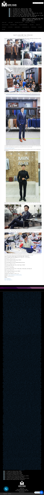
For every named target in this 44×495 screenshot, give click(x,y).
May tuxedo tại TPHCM (21, 386)
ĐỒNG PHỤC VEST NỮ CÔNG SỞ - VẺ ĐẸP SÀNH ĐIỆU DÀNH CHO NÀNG (14, 318)
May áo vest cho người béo (18, 414)
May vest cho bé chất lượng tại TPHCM (31, 351)
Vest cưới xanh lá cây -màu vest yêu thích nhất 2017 (28, 456)
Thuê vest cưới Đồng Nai (6, 407)
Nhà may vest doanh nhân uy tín (28, 372)
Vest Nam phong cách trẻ (28, 462)
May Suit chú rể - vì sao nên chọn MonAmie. (29, 437)
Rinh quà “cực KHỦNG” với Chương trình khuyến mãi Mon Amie (14, 303)
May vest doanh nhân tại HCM (34, 402)
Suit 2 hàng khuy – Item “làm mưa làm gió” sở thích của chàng (31, 306)
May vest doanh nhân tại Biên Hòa (19, 411)
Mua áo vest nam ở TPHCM (16, 413)
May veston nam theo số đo (23, 465)
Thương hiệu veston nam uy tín (24, 390)
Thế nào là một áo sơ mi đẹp (32, 451)
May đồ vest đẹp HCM (19, 397)
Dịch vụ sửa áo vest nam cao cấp (34, 389)
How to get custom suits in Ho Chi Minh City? (8, 396)
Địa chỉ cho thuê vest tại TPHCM (30, 390)
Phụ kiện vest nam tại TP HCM (37, 459)
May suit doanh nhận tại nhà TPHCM (11, 379)
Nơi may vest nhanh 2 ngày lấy (14, 368)
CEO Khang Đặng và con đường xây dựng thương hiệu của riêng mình (23, 296)
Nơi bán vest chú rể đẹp (26, 449)
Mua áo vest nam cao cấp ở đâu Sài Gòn (27, 403)
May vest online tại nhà (31, 336)
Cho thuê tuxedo (11, 366)
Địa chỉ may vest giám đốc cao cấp (9, 372)
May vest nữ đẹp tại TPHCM (20, 446)
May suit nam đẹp (10, 381)
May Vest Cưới (35, 461)
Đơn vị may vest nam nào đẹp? (28, 421)
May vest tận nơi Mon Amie (6, 339)
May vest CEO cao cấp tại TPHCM (26, 374)
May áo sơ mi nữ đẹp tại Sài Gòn (23, 383)
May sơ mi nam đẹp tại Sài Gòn (15, 417)
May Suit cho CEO (22, 358)
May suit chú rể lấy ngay (10, 365)
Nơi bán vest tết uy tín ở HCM (27, 341)
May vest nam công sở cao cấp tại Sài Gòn (19, 403)
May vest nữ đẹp (23, 462)
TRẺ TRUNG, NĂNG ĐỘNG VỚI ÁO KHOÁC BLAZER (10, 319)
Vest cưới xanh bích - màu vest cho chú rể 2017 (19, 456)
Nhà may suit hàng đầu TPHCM (24, 400)
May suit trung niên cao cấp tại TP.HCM (13, 426)
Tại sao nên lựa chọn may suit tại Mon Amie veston (35, 426)
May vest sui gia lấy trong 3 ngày (33, 348)
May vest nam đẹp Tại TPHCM (18, 421)
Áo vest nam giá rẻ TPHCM (23, 388)
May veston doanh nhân (18, 375)
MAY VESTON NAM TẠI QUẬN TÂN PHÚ (21, 430)
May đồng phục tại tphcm (27, 453)
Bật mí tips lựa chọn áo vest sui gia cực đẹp (26, 299)
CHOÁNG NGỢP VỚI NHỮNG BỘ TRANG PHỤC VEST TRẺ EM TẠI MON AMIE (27, 324)
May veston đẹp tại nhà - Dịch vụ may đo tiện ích (12, 306)
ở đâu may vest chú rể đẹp (25, 360)
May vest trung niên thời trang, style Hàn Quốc (31, 425)
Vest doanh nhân (13, 381)
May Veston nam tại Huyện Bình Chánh (36, 466)
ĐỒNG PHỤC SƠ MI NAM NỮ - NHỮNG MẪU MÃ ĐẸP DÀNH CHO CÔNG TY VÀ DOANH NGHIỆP (30, 320)
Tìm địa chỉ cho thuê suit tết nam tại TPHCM (34, 359)
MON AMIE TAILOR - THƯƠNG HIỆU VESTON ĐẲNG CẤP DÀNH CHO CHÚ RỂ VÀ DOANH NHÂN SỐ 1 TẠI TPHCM (28, 326)
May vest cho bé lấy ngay (19, 351)
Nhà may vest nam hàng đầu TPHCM (8, 417)
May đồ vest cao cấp (15, 397)
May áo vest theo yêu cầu (10, 398)
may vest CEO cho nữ (11, 337)
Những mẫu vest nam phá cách (8, 469)
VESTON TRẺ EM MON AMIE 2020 (36, 311)
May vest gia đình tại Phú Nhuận (23, 350)
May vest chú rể (29, 362)
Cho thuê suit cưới (25, 366)
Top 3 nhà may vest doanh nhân (31, 334)
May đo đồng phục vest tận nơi (29, 338)
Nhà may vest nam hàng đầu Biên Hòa (23, 410)
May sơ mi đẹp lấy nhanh (20, 353)
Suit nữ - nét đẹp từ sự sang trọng (25, 444)
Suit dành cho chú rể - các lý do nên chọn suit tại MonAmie (31, 454)
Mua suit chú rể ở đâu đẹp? (6, 442)
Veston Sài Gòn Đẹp (23, 421)
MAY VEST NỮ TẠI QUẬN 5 (30, 452)
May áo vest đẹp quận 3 (21, 399)
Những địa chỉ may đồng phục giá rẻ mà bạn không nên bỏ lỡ (11, 309)
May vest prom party (22, 378)
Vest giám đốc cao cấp (13, 369)
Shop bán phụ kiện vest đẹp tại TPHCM (30, 414)
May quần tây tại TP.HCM (33, 427)
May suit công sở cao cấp (15, 365)
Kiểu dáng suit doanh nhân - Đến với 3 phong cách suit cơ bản (29, 302)
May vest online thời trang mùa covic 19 (19, 336)
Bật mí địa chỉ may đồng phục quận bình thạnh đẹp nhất (21, 308)
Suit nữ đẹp (15, 444)
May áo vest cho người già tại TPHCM (21, 402)
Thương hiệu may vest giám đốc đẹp (17, 371)
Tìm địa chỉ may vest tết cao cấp (9, 343)
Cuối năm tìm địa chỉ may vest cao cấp (34, 365)
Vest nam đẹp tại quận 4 (38, 404)
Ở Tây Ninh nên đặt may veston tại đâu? (16, 434)
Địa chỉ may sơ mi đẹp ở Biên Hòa (19, 409)
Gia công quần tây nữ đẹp (7, 424)
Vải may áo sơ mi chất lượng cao (37, 393)
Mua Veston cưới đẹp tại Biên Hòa (7, 411)
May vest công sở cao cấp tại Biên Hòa (35, 410)
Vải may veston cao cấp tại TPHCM (16, 395)
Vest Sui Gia (10, 449)
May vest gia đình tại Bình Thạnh (34, 350)
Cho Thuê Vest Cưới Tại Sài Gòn (22, 461)
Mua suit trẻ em (25, 441)
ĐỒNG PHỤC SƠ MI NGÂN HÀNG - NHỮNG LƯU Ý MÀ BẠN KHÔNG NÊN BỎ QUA (12, 320)
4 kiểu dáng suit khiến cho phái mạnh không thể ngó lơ (18, 302)
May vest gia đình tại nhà (29, 350)
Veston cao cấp (7, 381)
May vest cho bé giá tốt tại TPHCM (24, 351)
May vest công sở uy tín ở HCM (19, 367)
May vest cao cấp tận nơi (16, 339)
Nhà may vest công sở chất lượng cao (21, 365)
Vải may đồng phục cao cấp (26, 393)
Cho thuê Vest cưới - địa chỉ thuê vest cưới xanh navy (10, 455)
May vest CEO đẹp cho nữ (6, 337)
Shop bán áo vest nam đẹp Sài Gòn (34, 403)
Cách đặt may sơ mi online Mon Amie (19, 340)
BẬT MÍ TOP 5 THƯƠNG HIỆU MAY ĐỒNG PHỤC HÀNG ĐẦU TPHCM (23, 331)
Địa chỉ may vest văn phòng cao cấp (23, 354)
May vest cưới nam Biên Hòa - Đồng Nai (12, 407)
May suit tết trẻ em (33, 355)
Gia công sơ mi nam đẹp (24, 392)
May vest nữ (5, 386)
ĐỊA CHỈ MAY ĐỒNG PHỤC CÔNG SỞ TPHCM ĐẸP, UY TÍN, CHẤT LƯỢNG (12, 310)
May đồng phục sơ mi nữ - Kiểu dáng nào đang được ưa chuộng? (28, 305)
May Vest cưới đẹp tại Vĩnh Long (31, 433)
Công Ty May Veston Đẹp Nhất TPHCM (26, 463)
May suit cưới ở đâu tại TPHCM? (33, 364)
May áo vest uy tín (34, 399)
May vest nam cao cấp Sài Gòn (32, 405)
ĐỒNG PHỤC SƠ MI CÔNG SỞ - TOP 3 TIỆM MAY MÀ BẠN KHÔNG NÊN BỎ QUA (15, 322)
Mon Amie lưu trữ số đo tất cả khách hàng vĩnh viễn (8, 428)
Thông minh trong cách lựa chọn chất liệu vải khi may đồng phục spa (10, 308)
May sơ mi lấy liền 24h (31, 353)
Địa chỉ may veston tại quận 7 (15, 438)
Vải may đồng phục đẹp (32, 393)
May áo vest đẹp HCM (20, 398)
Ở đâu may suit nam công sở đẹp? (32, 439)
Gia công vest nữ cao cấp (7, 423)
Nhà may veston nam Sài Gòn (12, 390)
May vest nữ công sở (33, 448)
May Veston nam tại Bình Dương (23, 466)
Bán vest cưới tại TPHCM (35, 366)
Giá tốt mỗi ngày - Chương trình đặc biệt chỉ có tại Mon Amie (31, 298)
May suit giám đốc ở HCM (28, 375)
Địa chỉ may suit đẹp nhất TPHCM (29, 455)
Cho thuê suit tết (6, 357)
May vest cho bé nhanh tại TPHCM (13, 351)
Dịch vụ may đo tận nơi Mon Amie (28, 337)
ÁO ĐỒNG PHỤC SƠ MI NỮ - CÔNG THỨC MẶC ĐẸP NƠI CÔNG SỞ (30, 322)
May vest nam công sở (35, 367)
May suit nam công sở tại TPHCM (8, 440)
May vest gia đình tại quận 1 (21, 344)
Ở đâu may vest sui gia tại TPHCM (33, 345)
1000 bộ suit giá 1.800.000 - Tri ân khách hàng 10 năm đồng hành (23, 294)
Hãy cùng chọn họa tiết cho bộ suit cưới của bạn (34, 296)
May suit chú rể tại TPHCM (16, 442)
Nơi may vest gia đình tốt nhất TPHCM (20, 347)
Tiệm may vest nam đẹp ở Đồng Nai (12, 409)
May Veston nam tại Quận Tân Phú (29, 466)
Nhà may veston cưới (8, 390)
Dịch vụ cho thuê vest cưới (13, 463)
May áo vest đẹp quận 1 (30, 399)
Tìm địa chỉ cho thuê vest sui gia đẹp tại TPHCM (17, 345)
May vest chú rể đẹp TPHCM (23, 414)
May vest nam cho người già (28, 413)
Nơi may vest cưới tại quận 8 (9, 438)
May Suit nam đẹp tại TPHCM (11, 444)
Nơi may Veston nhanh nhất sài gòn (36, 430)
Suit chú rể (7, 360)
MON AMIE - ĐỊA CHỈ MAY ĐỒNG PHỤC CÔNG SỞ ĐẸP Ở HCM (26, 310)
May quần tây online (14, 340)
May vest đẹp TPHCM (37, 396)
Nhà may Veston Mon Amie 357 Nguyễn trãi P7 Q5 (18, 431)
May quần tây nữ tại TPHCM (26, 386)
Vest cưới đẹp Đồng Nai (23, 407)
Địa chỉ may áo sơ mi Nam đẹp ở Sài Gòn (9, 458)
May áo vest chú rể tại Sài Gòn (29, 397)
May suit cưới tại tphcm (27, 364)
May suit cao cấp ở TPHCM (35, 400)
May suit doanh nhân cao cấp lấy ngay (17, 358)
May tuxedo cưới (8, 386)
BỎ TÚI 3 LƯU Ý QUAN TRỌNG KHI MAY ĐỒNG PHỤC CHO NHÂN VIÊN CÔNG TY (32, 313)
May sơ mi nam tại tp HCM (7, 446)
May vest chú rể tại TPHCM (33, 362)
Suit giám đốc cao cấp (32, 357)
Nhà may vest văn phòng (11, 355)
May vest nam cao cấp (13, 421)
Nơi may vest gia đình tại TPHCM (27, 347)
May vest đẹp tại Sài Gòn (22, 381)
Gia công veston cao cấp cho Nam (13, 423)
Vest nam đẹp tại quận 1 (13, 405)
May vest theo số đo (33, 465)
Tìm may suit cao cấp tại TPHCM (24, 357)
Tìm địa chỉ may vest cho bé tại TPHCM (34, 343)
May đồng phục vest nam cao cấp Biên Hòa (35, 407)
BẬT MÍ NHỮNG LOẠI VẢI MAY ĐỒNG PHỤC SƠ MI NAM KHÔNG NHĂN (11, 323)
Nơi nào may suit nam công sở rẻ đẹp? (14, 439)
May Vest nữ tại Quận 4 (6, 452)
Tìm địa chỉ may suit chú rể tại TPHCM (26, 359)
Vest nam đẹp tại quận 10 (10, 404)
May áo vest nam (16, 412)
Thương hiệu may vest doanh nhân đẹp (24, 371)
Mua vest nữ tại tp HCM (19, 445)
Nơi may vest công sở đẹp (13, 367)
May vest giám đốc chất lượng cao (7, 369)
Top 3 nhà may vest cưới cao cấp (37, 334)
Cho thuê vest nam (12, 469)
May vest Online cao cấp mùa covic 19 (11, 336)
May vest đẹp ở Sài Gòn (7, 413)
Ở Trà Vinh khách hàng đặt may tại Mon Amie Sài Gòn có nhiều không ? (20, 433)
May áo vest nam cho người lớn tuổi (23, 413)
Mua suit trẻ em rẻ (22, 441)
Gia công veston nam (20, 424)
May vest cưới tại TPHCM (6, 362)
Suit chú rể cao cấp (14, 360)
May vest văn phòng (22, 355)
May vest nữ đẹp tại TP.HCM (28, 427)
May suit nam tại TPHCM (33, 381)
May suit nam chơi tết (20, 364)
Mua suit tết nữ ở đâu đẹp (32, 361)
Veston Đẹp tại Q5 (32, 462)
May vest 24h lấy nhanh (7, 354)
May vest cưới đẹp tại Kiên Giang (11, 433)
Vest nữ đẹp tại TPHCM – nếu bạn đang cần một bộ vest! (28, 447)
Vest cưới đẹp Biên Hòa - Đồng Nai (11, 406)
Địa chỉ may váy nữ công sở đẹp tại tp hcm (11, 460)
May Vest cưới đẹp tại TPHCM (24, 362)
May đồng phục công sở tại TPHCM (28, 381)
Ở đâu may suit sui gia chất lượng (29, 440)
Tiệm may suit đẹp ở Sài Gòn (28, 424)
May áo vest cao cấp (6, 398)
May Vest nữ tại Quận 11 (10, 452)
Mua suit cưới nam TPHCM (7, 400)
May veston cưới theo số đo (28, 465)
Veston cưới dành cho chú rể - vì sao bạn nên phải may (20, 437)
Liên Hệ (3, 29)
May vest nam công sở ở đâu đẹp (33, 420)
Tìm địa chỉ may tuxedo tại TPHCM (11, 359)
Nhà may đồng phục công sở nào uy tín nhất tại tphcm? (30, 304)
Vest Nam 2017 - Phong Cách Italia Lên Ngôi (35, 463)
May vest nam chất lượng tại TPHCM (15, 420)
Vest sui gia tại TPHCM (17, 378)
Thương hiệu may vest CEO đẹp (32, 371)
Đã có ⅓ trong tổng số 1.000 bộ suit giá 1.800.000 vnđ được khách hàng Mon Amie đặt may (16, 295)
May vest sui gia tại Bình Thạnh (20, 348)
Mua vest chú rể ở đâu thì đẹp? (20, 449)
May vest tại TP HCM (20, 469)
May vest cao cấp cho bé (38, 351)
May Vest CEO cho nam (15, 337)
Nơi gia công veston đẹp (8, 393)
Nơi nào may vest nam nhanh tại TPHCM (32, 346)
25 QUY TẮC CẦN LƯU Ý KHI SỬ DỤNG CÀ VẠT (19, 369)
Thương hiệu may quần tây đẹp (17, 382)
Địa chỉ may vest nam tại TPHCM (13, 385)
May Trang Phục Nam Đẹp (9, 451)
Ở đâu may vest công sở (37, 355)
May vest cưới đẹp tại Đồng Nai (10, 435)
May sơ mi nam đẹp (15, 446)
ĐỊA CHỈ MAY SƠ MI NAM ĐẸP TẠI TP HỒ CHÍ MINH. (20, 459)
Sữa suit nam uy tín (35, 390)
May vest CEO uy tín (31, 374)
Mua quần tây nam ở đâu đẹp (29, 445)
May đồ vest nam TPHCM (6, 389)
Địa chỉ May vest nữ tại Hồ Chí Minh (18, 462)
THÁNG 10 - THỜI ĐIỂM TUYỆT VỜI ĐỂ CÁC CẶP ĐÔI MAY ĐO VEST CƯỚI (11, 333)
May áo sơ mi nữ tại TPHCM (14, 419)
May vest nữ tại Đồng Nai (29, 406)
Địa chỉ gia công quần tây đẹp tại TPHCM (28, 423)
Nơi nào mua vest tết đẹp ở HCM (21, 341)
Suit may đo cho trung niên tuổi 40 (7, 426)
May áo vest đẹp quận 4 (16, 399)
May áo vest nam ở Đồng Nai (28, 407)
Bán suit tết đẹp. (19, 357)
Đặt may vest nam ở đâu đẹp (33, 388)
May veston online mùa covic (25, 336)
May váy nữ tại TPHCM (24, 416)
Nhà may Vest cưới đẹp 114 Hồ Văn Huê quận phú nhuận (28, 431)
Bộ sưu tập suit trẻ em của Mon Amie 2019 (28, 378)
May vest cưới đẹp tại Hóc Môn (23, 435)
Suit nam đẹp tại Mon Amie (19, 444)
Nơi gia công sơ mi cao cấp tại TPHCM (35, 392)
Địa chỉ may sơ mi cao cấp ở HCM (36, 383)
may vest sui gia (38, 462)
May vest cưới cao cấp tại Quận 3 (37, 438)
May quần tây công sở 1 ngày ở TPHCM (30, 352)
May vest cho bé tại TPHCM (26, 344)
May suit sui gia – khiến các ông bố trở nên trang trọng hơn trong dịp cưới (24, 426)
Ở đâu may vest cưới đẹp (36, 428)
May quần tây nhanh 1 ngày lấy (37, 352)
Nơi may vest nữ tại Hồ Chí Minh (12, 462)
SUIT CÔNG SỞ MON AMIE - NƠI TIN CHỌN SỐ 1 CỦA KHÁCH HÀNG (11, 327)
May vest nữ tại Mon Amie (12, 447)
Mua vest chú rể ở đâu (28, 361)
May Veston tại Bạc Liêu (27, 432)
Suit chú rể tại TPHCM (10, 360)
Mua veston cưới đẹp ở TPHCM (29, 412)
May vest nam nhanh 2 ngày (33, 368)
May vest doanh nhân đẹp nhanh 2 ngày (20, 368)
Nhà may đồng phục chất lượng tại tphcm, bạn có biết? (17, 305)
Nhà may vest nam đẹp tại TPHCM (35, 421)
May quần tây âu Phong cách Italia (9, 445)
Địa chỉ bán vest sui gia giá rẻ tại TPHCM (8, 352)
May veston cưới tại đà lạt (28, 434)
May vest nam (29, 449)
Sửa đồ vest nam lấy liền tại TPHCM (17, 388)
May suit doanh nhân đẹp (19, 400)
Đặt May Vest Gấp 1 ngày (17, 461)
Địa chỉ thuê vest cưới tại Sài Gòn (23, 428)
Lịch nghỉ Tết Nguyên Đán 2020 (11, 341)
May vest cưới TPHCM (11, 413)
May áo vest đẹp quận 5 (12, 399)
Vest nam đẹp (6, 406)
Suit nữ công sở (21, 440)
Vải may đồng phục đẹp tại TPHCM (14, 393)
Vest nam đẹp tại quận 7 (24, 404)
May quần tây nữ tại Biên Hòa (24, 409)
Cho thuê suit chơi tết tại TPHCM (11, 357)
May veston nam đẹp (12, 468)
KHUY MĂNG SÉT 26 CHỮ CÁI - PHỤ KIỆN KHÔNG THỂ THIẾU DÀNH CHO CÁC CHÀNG (18, 312)
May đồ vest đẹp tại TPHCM (10, 397)
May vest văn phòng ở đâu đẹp (16, 354)
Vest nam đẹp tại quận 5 (33, 404)
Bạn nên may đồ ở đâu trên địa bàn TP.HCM (15, 427)
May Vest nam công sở (38, 448)
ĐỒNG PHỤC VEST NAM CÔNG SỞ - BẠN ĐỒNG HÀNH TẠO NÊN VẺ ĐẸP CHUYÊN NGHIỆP (24, 319)
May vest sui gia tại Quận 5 (9, 348)
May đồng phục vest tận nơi (34, 338)
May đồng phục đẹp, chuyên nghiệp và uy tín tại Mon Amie (33, 309)
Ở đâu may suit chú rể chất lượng (36, 440)
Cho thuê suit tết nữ (15, 366)
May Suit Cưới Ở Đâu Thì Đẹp (20, 452)
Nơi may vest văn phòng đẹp (6, 355)
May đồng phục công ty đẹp (17, 383)
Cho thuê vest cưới (35, 374)
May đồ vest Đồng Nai (24, 406)
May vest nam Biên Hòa (6, 410)
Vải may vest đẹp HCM (10, 395)
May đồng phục (29, 469)
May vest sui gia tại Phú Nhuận (14, 348)
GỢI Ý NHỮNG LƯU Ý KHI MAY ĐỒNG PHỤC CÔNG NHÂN (17, 313)
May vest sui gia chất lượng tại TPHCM (9, 344)
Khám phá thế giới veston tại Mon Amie (16, 428)
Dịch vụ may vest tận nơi (11, 339)
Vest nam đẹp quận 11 (6, 404)
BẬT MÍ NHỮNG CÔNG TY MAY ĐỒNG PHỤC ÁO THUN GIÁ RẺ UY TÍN (29, 315)
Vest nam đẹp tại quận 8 (19, 404)
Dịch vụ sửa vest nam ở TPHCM (8, 388)
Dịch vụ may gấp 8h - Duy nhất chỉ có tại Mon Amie (35, 299)
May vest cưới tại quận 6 (20, 438)
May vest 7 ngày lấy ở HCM (36, 353)
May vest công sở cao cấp (24, 367)
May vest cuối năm (15, 362)
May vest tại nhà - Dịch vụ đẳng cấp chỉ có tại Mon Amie (12, 294)
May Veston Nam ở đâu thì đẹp (21, 432)
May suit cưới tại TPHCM (29, 400)
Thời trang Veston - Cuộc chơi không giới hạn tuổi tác (21, 425)
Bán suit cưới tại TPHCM (8, 367)
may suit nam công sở (17, 440)
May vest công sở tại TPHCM (30, 367)
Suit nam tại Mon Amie (30, 444)
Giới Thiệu (10, 22)
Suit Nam (20, 458)
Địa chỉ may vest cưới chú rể (26, 420)
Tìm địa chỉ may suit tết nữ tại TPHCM (18, 359)
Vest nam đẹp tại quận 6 (29, 404)
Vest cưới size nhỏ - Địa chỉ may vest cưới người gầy (20, 455)
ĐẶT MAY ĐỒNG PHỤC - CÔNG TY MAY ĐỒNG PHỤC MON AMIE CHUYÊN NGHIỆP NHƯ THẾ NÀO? (14, 316)
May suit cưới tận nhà (6, 379)
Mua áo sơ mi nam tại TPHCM (12, 412)
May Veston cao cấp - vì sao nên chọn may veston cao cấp (9, 456)
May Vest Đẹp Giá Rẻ (15, 451)
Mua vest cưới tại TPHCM (23, 361)
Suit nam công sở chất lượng (20, 439)
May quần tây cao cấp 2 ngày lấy (24, 352)
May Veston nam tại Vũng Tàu (16, 466)
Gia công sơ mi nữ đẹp (29, 392)
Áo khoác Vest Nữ (22, 458)
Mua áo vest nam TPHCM (22, 418)
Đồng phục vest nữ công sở (31, 386)
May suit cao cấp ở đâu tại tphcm (34, 358)
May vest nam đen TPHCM (7, 414)
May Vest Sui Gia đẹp (7, 449)
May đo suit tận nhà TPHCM (17, 379)
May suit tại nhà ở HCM (22, 379)
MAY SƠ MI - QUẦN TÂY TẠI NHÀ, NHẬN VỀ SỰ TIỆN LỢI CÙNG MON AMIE (11, 324)
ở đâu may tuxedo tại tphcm (38, 360)
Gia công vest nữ (16, 424)
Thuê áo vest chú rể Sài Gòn (23, 397)
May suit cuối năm (37, 364)
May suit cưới (23, 364)
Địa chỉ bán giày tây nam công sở (9, 374)
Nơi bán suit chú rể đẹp (11, 442)
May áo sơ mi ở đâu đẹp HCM (29, 383)
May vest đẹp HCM (32, 396)
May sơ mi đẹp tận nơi (25, 339)
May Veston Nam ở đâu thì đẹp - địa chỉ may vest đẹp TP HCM (18, 453)
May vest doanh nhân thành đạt (37, 369)
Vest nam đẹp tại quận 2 (9, 405)
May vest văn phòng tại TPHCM (17, 355)
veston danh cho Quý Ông (38, 465)
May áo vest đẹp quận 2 (26, 399)
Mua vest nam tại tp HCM (14, 445)
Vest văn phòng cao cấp (33, 354)
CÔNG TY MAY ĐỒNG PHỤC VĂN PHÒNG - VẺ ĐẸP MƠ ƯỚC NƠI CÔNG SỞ (32, 316)
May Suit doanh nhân (5, 358)
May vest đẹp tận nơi (21, 339)
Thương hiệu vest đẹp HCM (14, 396)
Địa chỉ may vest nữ (17, 381)
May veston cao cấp (29, 416)
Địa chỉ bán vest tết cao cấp (37, 341)
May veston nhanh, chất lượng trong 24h (30, 428)
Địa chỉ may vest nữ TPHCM (8, 419)
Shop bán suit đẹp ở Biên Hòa (13, 411)
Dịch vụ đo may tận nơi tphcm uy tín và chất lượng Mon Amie (16, 292)
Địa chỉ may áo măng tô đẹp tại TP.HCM (19, 460)
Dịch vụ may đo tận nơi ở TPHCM (7, 338)
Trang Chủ (4, 22)
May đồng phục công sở (33, 469)
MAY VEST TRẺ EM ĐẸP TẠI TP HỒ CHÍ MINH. (29, 459)
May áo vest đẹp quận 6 (7, 399)
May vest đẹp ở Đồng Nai (18, 407)
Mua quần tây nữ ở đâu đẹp (24, 445)
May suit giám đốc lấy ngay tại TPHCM (27, 355)
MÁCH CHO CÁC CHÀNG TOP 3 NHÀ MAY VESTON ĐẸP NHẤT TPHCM (21, 334)
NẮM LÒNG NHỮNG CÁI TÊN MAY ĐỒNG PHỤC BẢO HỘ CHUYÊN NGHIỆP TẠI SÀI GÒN (13, 315)
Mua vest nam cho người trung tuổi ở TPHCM (8, 402)
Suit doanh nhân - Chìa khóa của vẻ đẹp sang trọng (28, 295)
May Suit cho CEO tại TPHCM (27, 358)
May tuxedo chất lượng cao (30, 385)
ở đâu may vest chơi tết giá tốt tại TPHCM (31, 360)
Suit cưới (39, 359)
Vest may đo (39, 417)
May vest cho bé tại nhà (7, 351)
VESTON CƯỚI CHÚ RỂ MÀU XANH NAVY (10, 437)
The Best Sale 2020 (19, 22)
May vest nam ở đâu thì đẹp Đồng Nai (34, 406)
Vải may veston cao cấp (25, 395)
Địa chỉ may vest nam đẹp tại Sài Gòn (11, 403)
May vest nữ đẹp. (30, 446)
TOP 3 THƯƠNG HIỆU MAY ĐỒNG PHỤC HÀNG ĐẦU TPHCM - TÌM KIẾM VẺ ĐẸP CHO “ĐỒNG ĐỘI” (29, 333)
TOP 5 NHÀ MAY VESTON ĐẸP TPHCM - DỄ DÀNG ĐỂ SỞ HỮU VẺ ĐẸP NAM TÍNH (31, 332)
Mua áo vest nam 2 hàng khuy (8, 420)
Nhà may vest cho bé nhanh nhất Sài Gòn (34, 347)
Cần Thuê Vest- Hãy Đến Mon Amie (19, 463)
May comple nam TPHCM (34, 412)
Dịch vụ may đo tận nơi (18, 338)
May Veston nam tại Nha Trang (11, 466)
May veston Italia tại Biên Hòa (37, 409)
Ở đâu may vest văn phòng (28, 354)
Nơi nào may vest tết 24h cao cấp (32, 344)
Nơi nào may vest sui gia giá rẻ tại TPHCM (17, 346)
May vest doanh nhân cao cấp (23, 375)
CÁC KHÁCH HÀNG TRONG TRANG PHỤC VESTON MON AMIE (24, 323)
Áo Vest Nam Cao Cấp (29, 388)
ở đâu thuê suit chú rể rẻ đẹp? (12, 441)
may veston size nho (12, 465)
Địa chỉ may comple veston (18, 390)
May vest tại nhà (34, 336)
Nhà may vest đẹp (24, 396)
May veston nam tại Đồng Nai (34, 468)
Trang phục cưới (28, 343)
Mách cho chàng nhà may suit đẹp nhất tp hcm (21, 306)
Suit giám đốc (28, 357)
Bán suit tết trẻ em (15, 357)
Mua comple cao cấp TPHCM (34, 376)
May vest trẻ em (9, 383)
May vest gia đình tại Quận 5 (6, 350)
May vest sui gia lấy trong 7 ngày (27, 348)
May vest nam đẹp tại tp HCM (26, 446)
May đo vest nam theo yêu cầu (8, 421)
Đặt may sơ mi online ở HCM (30, 340)
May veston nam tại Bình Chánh (23, 468)
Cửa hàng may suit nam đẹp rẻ (13, 400)
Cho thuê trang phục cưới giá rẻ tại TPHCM (16, 352)
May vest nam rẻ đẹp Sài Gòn (18, 405)
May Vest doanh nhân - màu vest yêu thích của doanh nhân (20, 454)
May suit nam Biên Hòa (11, 410)
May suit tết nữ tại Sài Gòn (8, 364)
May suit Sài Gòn (31, 419)
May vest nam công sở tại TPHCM (28, 448)
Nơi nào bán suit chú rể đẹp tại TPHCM (36, 442)
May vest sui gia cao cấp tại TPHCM (15, 343)
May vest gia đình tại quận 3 (12, 350)
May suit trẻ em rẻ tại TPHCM (36, 441)
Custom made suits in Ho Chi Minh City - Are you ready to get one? (33, 395)
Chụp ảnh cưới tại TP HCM (38, 469)
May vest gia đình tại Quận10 (15, 344)
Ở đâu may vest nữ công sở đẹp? (9, 448)
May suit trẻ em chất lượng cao (30, 441)
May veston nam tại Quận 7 (28, 376)
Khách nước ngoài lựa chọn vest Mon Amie (36, 378)
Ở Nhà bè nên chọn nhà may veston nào (16, 435)
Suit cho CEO (35, 357)
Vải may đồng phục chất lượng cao (21, 393)
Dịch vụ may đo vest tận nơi (13, 338)
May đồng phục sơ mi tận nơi (23, 338)
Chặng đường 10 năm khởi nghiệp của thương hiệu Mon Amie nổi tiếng (11, 298)
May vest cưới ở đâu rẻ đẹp (21, 420)
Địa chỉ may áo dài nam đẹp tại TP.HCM (26, 460)
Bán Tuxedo (5, 367)
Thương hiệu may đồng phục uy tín (36, 382)
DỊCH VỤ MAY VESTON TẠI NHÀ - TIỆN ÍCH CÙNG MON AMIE (19, 325)
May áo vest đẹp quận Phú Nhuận (31, 398)
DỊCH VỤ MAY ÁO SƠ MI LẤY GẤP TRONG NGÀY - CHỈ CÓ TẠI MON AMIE (23, 329)
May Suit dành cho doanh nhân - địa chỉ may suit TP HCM (34, 453)
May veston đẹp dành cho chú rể (6, 465)
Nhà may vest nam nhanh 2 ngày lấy (8, 368)
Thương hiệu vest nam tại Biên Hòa (16, 410)
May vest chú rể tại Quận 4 (31, 438)
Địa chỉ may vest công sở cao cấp (28, 365)
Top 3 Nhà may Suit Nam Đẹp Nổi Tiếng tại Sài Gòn (8, 432)
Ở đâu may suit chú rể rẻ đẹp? (6, 441)
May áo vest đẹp (37, 399)
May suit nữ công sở (13, 440)
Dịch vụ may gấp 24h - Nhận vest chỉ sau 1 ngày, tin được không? (16, 299)
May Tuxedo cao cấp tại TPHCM (13, 386)
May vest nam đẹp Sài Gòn (37, 405)
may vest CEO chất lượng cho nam (21, 337)
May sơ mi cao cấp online (25, 340)
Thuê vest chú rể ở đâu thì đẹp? (14, 449)
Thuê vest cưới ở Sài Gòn (15, 402)
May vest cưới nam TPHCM (13, 414)
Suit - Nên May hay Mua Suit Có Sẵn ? (34, 460)
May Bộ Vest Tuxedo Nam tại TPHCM (17, 465)
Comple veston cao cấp (11, 389)
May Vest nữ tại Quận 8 (26, 452)
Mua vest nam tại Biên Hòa (29, 411)
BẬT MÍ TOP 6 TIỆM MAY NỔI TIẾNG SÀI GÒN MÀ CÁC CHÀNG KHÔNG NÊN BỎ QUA (19, 330)
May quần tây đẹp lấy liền (10, 353)
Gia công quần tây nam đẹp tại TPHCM (9, 392)
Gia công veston (24, 424)
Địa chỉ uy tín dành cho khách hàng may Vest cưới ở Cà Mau (34, 432)
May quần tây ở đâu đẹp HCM (29, 382)
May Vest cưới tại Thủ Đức (29, 435)
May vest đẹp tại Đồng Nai (10, 434)
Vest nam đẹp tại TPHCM (35, 447)
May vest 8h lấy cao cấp (11, 354)
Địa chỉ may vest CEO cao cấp (19, 374)
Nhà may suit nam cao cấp (27, 418)
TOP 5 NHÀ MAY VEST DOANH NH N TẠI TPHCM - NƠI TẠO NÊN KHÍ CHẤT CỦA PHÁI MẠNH (14, 332)
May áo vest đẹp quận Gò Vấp (37, 398)
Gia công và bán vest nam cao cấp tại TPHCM (20, 423)
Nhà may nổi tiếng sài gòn (32, 418)
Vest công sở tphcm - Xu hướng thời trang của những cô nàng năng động (28, 301)
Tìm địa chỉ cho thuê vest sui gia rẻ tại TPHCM (8, 345)
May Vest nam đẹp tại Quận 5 (25, 438)
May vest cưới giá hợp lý (15, 376)
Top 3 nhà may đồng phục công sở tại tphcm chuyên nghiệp (32, 308)
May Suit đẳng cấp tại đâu (16, 432)
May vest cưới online (11, 362)
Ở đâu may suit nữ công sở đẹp (26, 439)
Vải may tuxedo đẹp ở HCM (37, 386)
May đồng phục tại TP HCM (24, 469)
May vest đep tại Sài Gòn (28, 396)
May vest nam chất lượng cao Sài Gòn (25, 405)
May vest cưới (17, 386)
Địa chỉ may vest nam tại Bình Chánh (36, 437)
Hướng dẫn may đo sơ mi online (37, 340)
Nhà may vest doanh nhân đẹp (34, 372)
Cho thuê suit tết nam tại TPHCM (20, 366)
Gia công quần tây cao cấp (15, 392)
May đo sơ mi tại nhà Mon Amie (36, 339)
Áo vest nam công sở (23, 389)
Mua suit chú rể (26, 442)
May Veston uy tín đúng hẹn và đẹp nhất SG (29, 430)
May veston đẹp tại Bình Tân (34, 435)
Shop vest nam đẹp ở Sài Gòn (28, 402)
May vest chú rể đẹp (13, 383)
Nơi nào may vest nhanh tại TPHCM (24, 346)
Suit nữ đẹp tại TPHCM (6, 444)
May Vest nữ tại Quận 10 (15, 452)
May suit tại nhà (26, 379)
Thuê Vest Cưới (9, 463)
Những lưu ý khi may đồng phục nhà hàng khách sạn (20, 304)
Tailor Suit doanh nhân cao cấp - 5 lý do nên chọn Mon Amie (9, 304)
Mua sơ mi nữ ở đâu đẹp (35, 445)
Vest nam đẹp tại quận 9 (15, 404)
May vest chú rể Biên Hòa (34, 411)
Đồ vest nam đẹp (12, 388)
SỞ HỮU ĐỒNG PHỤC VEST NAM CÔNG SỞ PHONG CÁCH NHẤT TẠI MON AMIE (31, 318)
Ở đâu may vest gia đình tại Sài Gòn (9, 346)
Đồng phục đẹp (8, 378)
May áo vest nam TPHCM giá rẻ (28, 389)
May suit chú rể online (6, 365)
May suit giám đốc (33, 375)
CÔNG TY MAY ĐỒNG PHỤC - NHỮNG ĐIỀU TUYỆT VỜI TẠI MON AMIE (23, 317)
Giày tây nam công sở (15, 374)
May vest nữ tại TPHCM (35, 419)
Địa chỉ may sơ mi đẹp (7, 412)
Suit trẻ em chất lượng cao (17, 441)
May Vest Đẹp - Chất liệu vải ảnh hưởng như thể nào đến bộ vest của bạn (23, 451)
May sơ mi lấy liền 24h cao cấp (15, 353)
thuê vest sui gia (35, 462)
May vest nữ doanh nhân (12, 371)
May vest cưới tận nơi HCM (35, 379)
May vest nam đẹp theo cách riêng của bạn (36, 446)
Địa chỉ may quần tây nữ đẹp (11, 382)
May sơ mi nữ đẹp (11, 446)
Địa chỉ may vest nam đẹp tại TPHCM (34, 417)
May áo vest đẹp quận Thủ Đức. (25, 398)
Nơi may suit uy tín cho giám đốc (13, 375)
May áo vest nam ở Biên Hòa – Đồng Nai (18, 406)
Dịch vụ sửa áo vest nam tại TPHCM (17, 389)
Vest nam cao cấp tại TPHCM (7, 385)
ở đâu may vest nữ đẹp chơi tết (19, 360)
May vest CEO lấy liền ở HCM (31, 369)
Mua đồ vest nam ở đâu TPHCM (21, 417)
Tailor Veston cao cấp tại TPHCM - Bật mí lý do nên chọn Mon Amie (26, 303)
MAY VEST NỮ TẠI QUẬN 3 (36, 452)
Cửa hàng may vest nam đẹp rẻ (27, 417)
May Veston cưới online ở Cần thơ (37, 433)
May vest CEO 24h (26, 369)
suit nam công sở (24, 440)
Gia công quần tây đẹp (20, 392)
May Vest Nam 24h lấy (32, 461)
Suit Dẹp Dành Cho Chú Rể (26, 458)
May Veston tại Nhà (27, 461)
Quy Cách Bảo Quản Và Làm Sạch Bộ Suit (22, 298)
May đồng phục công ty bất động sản (23, 382)
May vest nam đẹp (36, 371)
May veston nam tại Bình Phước (29, 468)
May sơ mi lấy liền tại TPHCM (26, 353)
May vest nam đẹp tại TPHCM (16, 418)
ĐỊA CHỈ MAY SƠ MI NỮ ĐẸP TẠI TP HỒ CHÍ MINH (9, 459)
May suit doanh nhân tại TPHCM (11, 358)
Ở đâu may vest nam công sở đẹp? (15, 448)
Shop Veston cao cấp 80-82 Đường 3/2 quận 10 (9, 431)
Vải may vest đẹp (21, 395)
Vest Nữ (33, 22)
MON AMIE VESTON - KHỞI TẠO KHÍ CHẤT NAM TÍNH (11, 331)
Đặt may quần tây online (9, 340)
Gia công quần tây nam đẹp (12, 424)
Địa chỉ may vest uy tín (20, 396)
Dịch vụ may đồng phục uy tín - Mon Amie (7, 301)
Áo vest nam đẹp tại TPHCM (6, 462)
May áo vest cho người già (8, 416)
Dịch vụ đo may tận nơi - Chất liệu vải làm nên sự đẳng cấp (28, 292)
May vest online (6, 341)
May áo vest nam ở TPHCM (34, 413)
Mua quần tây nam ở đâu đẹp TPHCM (22, 412)
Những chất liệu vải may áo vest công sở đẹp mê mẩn (16, 301)
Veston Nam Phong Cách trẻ (16, 468)
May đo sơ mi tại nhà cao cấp (30, 339)
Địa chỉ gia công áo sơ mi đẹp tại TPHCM (36, 423)
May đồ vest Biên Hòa (25, 411)
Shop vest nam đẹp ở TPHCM (14, 416)
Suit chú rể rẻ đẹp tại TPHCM (21, 442)
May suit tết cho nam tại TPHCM (14, 364)
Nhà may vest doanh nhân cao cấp (22, 372)
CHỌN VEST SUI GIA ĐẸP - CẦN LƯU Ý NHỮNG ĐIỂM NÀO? (34, 330)
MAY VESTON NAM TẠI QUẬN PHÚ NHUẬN (12, 430)
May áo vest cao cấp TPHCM (35, 397)
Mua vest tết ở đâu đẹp (16, 341)
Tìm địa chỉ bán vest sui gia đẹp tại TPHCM (23, 343)
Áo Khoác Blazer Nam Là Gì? (11, 461)
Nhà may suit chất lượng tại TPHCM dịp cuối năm (16, 361)
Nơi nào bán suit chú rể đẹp (30, 442)
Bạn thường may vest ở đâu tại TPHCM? (22, 376)
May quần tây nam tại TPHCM (10, 376)
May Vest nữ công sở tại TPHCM (22, 448)
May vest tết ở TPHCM (38, 344)
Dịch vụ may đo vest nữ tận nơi (34, 337)
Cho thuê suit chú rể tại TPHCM (30, 366)
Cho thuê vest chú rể (8, 366)
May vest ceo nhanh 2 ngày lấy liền (28, 368)
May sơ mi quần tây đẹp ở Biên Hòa (31, 409)
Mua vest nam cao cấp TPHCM (11, 418)
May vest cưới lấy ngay (19, 362)
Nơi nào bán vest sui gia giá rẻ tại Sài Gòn (12, 347)
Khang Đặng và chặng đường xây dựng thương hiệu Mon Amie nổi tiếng (10, 296)
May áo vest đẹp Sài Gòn (15, 398)
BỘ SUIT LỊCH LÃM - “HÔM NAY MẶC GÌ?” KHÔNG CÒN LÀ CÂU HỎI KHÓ (33, 325)
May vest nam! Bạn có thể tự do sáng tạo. (19, 447)
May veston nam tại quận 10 (7, 468)
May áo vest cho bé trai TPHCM (20, 419)
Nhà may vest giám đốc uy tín (15, 372)
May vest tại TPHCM (30, 379)
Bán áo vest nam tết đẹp (32, 341)
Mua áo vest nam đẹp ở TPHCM (26, 419)
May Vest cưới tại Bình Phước (23, 434)
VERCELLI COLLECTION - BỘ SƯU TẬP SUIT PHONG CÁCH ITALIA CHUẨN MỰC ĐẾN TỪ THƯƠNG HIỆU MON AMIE (21, 311)
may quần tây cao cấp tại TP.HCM (22, 427)
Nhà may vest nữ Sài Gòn (19, 416)
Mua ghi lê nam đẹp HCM (33, 416)
